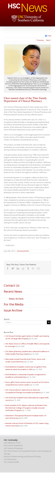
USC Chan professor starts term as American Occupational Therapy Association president (22, 391)
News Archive (16, 298)
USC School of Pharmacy (13, 448)
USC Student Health (11, 462)
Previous (40, 40)
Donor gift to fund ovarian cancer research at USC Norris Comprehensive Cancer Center (27, 383)
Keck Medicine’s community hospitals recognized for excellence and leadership (25, 375)
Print (49, 36)
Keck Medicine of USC (12, 443)
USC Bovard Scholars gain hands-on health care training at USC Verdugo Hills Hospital (27, 337)
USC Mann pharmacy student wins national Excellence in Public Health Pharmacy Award (27, 352)
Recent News (13, 291)
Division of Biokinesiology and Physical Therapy (22, 456)
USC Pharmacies (10, 459)
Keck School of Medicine (13, 445)
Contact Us (11, 285)
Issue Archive (13, 310)
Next (48, 40)
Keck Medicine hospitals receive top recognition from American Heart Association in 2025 (25, 368)
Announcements (23, 251)
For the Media (13, 304)
